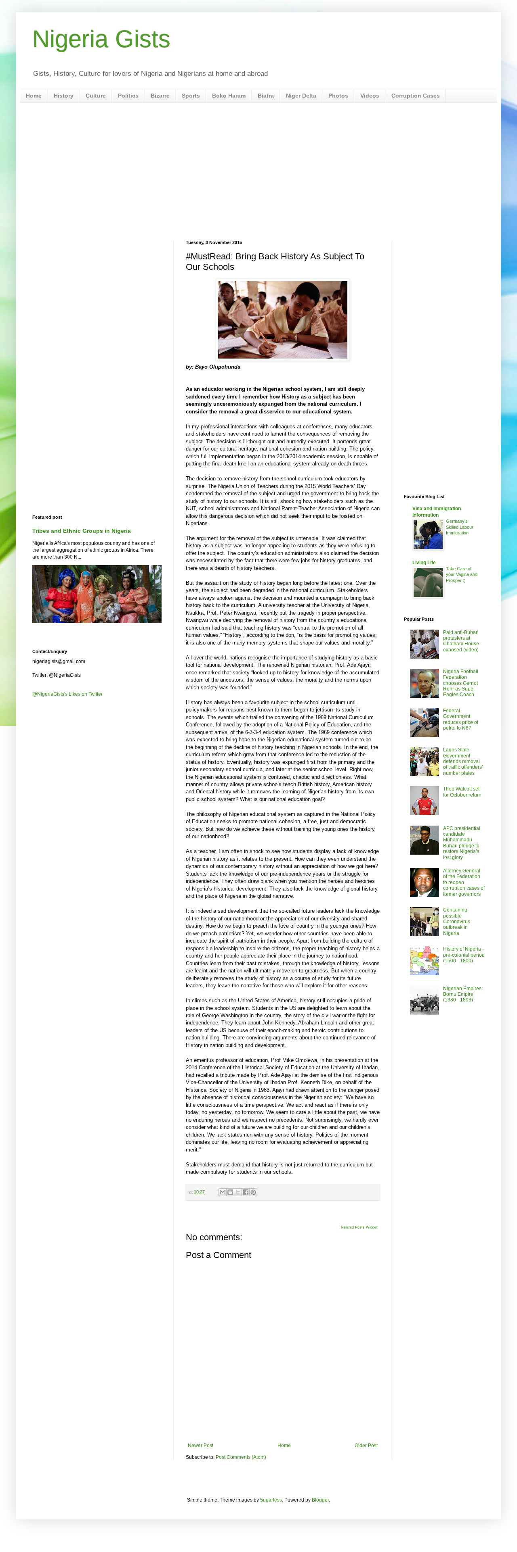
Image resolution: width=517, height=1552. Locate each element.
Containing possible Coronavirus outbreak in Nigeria (456, 921)
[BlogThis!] (230, 1192)
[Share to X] (238, 1192)
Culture (96, 95)
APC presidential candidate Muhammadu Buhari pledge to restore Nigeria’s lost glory (461, 843)
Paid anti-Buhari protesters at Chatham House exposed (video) (461, 641)
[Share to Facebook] (246, 1192)
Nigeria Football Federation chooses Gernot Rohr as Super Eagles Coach (460, 683)
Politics (128, 95)
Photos (338, 95)
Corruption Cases (415, 95)
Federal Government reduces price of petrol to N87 (460, 719)
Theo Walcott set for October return (462, 791)
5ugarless (271, 1500)
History (64, 95)
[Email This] (223, 1192)
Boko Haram (229, 95)
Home (34, 95)
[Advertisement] (258, 171)
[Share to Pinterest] (253, 1192)
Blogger (320, 1500)
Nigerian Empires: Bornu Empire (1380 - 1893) (463, 994)
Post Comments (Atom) (241, 1457)
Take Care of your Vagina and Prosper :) (461, 574)
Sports (191, 95)
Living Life (424, 562)
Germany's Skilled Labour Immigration (459, 527)
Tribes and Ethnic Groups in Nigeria (81, 531)
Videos (369, 95)
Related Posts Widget (359, 1227)
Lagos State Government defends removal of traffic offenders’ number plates (463, 761)
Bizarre (160, 95)
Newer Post (200, 1445)
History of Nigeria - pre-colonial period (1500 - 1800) (464, 955)
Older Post (366, 1445)
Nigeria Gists (101, 38)
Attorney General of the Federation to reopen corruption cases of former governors (464, 882)
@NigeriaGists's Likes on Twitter (67, 694)
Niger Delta (301, 95)
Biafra (266, 95)
